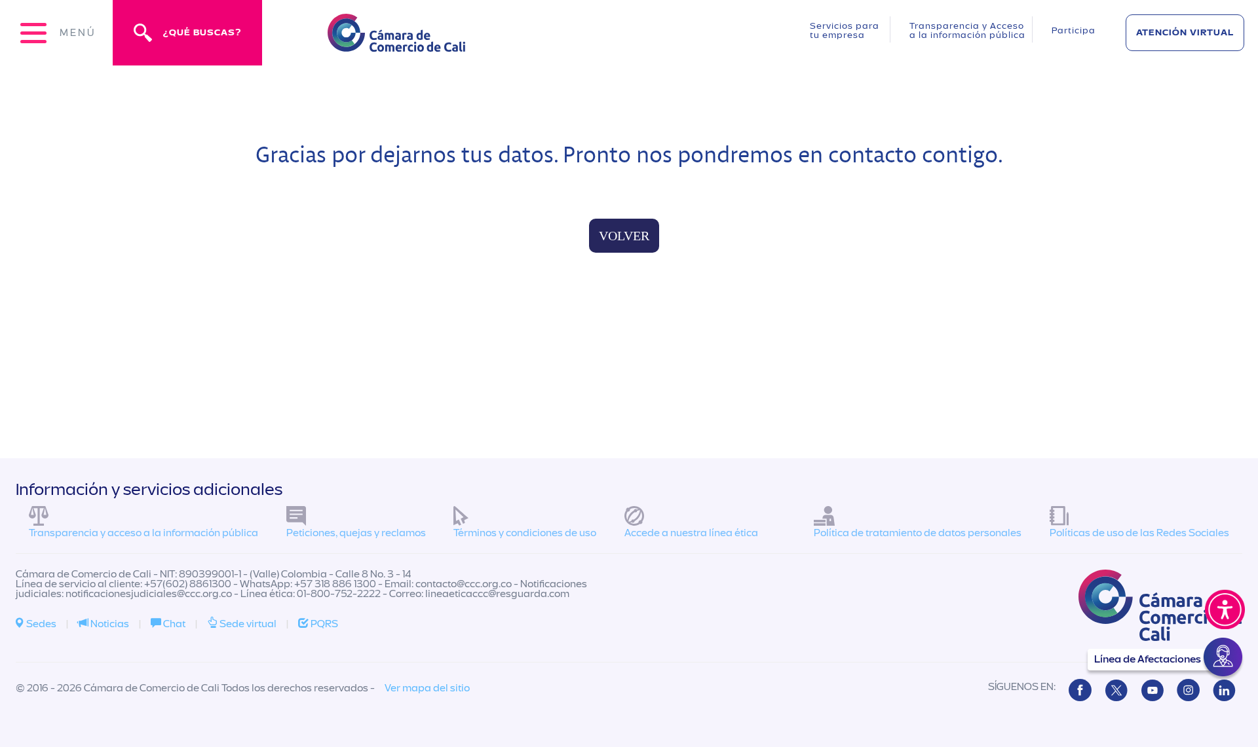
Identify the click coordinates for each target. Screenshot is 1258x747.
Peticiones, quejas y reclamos (356, 532)
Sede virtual (247, 623)
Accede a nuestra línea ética (691, 532)
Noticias (108, 623)
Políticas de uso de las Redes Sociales (1139, 532)
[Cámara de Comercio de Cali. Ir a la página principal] (396, 43)
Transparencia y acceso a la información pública (143, 532)
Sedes (40, 623)
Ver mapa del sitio (427, 688)
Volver (624, 235)
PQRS (323, 623)
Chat (173, 623)
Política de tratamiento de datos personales (917, 532)
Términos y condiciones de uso (524, 532)
